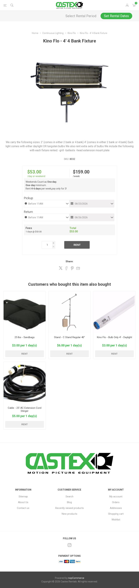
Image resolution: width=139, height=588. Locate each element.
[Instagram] (69, 545)
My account (115, 496)
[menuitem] (23, 496)
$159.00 (81, 172)
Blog (69, 502)
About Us (23, 502)
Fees (29, 228)
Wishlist (116, 519)
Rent (77, 244)
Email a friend (78, 268)
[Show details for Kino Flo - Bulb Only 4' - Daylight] (114, 312)
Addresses (116, 508)
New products (69, 513)
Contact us (23, 508)
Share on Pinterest (72, 268)
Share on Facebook (66, 268)
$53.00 (34, 172)
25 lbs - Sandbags (25, 337)
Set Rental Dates (116, 16)
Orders (116, 502)
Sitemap (23, 496)
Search (69, 496)
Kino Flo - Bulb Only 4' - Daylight (114, 337)
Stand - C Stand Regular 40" (69, 337)
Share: (69, 261)
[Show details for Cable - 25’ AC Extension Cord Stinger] (25, 383)
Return (28, 212)
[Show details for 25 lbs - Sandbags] (25, 312)
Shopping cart (116, 513)
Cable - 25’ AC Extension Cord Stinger (24, 409)
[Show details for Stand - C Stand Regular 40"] (69, 312)
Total (73, 228)
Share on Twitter (60, 268)
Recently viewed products (69, 508)
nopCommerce (76, 578)
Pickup (28, 198)
